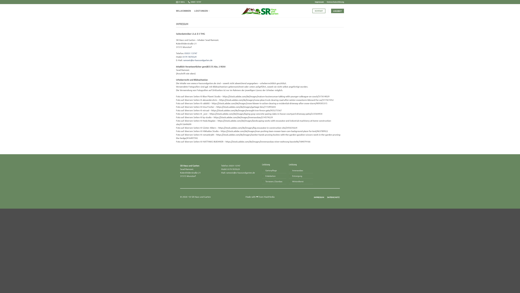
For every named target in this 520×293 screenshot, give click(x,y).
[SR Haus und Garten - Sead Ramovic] (260, 11)
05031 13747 (190, 53)
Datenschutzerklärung (335, 2)
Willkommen (183, 11)
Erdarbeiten (270, 176)
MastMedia (269, 196)
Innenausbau (297, 170)
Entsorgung (297, 176)
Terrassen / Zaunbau (273, 181)
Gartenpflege (271, 170)
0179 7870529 (189, 56)
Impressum (319, 2)
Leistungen (201, 11)
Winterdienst (298, 181)
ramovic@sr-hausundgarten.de (197, 60)
